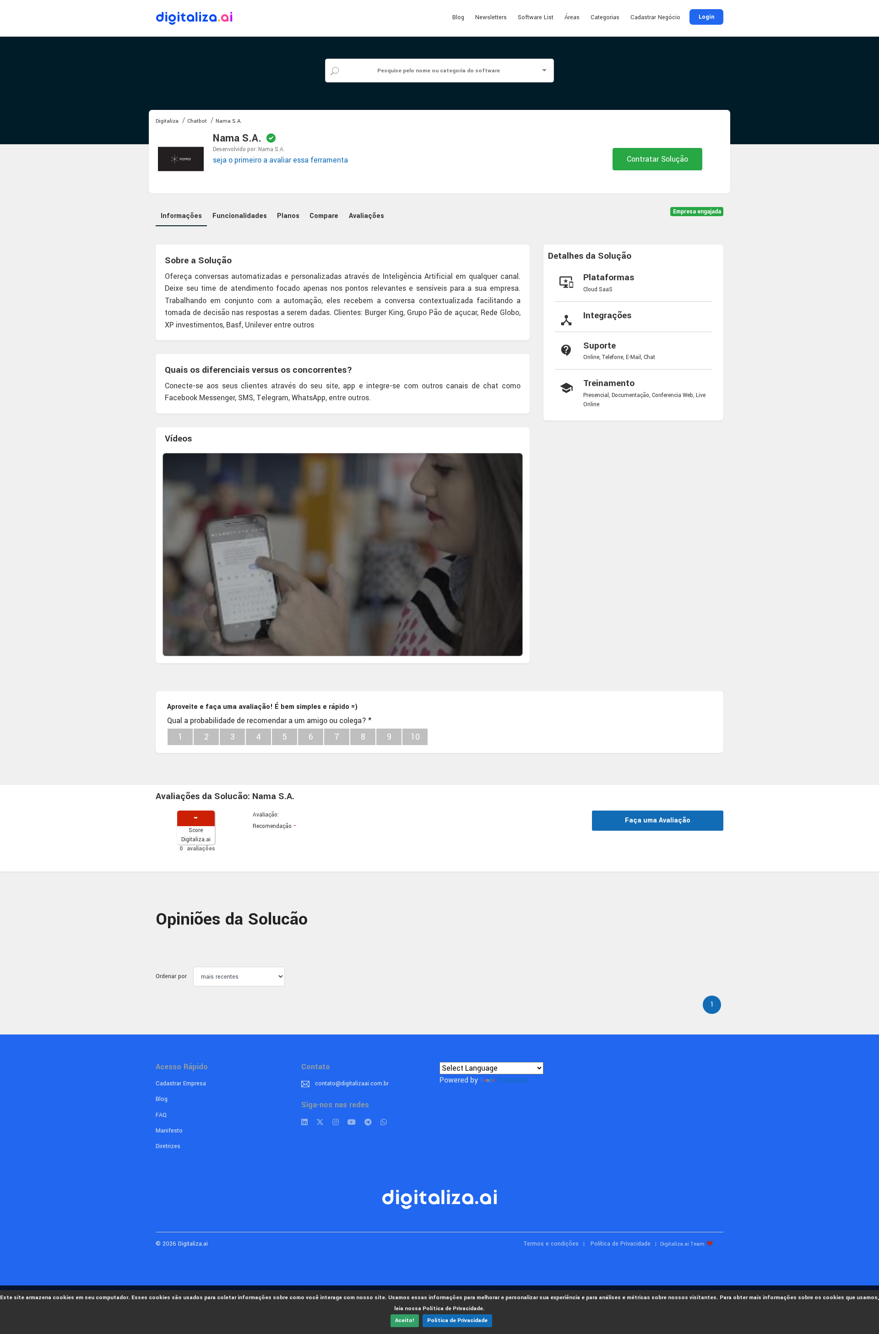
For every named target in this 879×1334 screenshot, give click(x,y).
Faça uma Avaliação (657, 820)
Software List (535, 17)
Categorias (605, 17)
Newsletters (491, 17)
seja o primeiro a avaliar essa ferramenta (280, 160)
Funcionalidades (239, 216)
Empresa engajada (697, 212)
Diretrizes (168, 1146)
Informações (181, 216)
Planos (288, 216)
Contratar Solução (657, 159)
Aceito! (404, 1320)
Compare (323, 216)
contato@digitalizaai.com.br (352, 1083)
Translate (512, 1080)
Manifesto (169, 1131)
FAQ (161, 1115)
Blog (458, 17)
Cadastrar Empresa (181, 1083)
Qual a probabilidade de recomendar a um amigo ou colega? (269, 720)
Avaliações (366, 216)
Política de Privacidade (457, 1320)
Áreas (572, 17)
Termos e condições (551, 1244)
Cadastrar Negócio (655, 17)
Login (706, 17)
